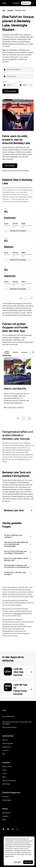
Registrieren (26, 3)
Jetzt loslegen (10, 166)
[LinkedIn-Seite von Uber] (3, 829)
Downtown (10, 217)
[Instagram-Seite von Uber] (12, 829)
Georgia (10, 10)
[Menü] (33, 3)
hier (6, 856)
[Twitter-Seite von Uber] (17, 829)
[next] (33, 352)
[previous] (29, 352)
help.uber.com (18, 613)
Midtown (8, 246)
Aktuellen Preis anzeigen (18, 230)
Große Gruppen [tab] (7, 352)
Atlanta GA (10, 275)
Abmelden (17, 862)
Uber (4, 3)
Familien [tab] (15, 352)
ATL (6, 211)
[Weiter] (29, 418)
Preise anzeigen (10, 91)
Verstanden (28, 862)
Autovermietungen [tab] (27, 352)
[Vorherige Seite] (25, 298)
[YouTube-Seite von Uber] (8, 829)
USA (3, 10)
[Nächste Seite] (31, 298)
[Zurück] (23, 418)
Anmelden (16, 3)
